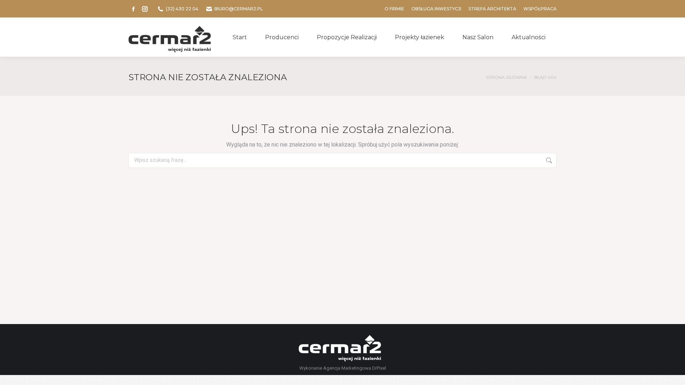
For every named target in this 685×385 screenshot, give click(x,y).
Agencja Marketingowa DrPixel (354, 368)
